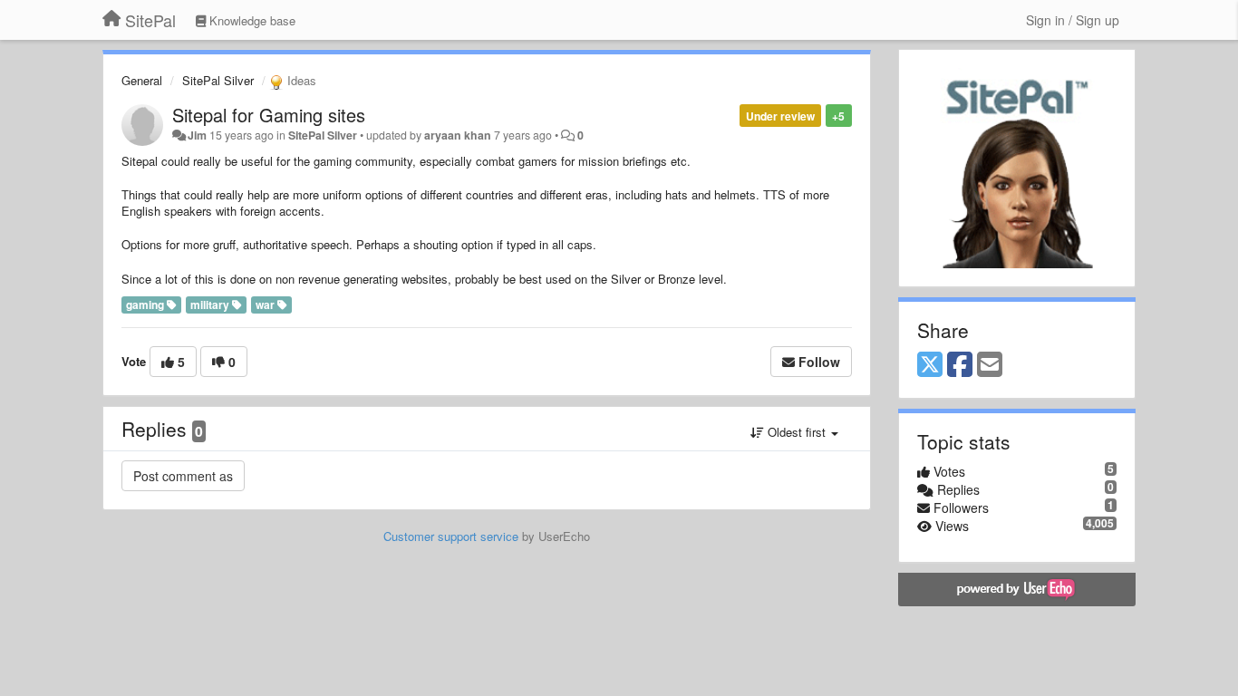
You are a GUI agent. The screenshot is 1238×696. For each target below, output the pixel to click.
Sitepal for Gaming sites (268, 115)
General (141, 80)
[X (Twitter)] (930, 365)
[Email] (989, 365)
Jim (197, 135)
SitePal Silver (218, 80)
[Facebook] (959, 365)
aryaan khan (457, 135)
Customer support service (450, 536)
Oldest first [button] (796, 431)
